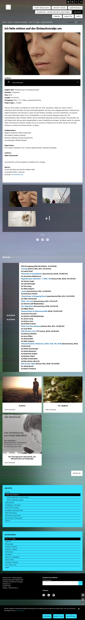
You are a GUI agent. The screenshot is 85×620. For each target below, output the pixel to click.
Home (4, 22)
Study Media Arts (41, 8)
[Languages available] (68, 2)
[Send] (80, 583)
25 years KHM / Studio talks (13, 518)
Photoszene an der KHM (12, 515)
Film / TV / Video (34, 22)
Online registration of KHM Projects (18, 497)
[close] (79, 609)
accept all (71, 616)
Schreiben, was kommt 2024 (14, 510)
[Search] (76, 2)
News (78, 16)
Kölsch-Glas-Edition (11, 513)
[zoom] (23, 199)
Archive (77, 12)
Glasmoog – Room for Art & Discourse (53, 12)
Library (57, 16)
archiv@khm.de (17, 175)
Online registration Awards (15, 500)
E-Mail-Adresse (46, 580)
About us (68, 16)
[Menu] (82, 7)
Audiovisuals (75, 8)
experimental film (46, 22)
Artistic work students (20, 22)
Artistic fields (59, 8)
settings (47, 616)
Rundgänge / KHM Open (13, 505)
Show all (77, 473)
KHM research (9, 502)
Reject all (58, 616)
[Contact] (72, 2)
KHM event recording (12, 508)
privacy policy (20, 610)
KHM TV (7, 521)
